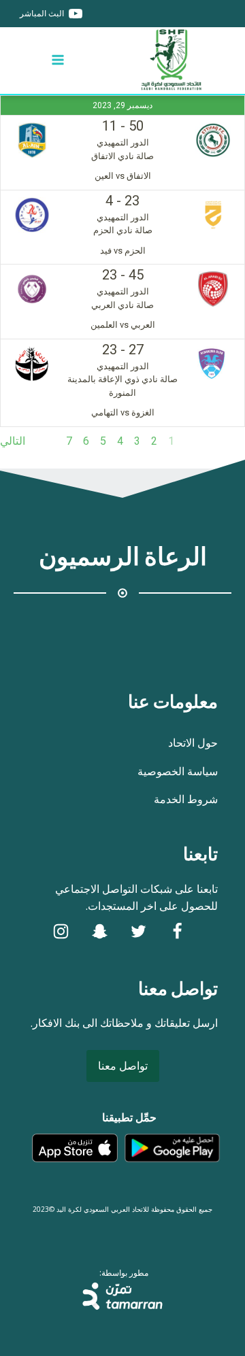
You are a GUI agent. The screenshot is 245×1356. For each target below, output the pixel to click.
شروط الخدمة (186, 799)
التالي (12, 441)
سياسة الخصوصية (177, 771)
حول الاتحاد (193, 742)
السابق (229, 441)
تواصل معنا (123, 1065)
